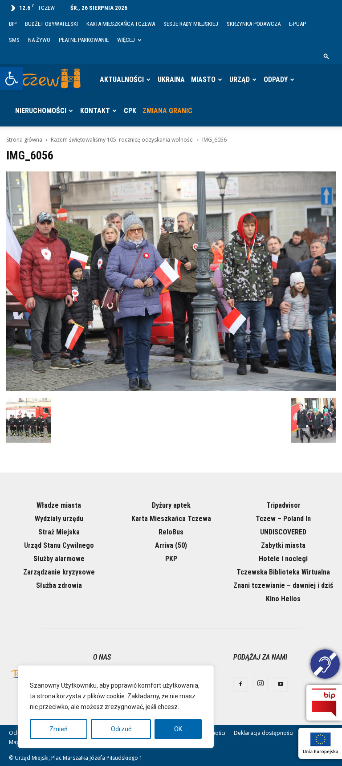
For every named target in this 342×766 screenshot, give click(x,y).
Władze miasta (59, 505)
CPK (130, 110)
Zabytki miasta (283, 545)
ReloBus (171, 532)
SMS (14, 40)
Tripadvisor (283, 505)
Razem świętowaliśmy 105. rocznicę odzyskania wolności (122, 139)
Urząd (239, 79)
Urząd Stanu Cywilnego (59, 545)
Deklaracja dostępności (263, 733)
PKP (171, 558)
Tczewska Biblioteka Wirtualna (283, 572)
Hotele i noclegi (283, 558)
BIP (12, 23)
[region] (116, 706)
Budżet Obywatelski (51, 23)
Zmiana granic (167, 110)
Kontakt (95, 110)
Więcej (126, 40)
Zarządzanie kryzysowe (59, 572)
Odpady (276, 79)
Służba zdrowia (59, 585)
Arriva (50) (171, 545)
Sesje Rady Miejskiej (190, 23)
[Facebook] (240, 684)
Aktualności (122, 79)
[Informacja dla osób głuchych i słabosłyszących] (325, 665)
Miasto (203, 79)
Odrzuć (121, 729)
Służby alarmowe (59, 558)
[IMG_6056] (171, 388)
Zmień (58, 729)
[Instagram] (260, 684)
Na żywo (39, 40)
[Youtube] (280, 684)
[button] (11, 78)
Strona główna (24, 139)
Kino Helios (283, 599)
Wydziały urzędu (59, 518)
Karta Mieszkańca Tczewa (120, 23)
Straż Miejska (59, 532)
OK (178, 729)
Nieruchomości (40, 110)
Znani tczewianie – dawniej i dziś (283, 585)
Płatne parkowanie (84, 40)
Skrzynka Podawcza (254, 23)
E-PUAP (297, 23)
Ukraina (171, 79)
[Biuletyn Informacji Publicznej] (324, 703)
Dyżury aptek (171, 505)
